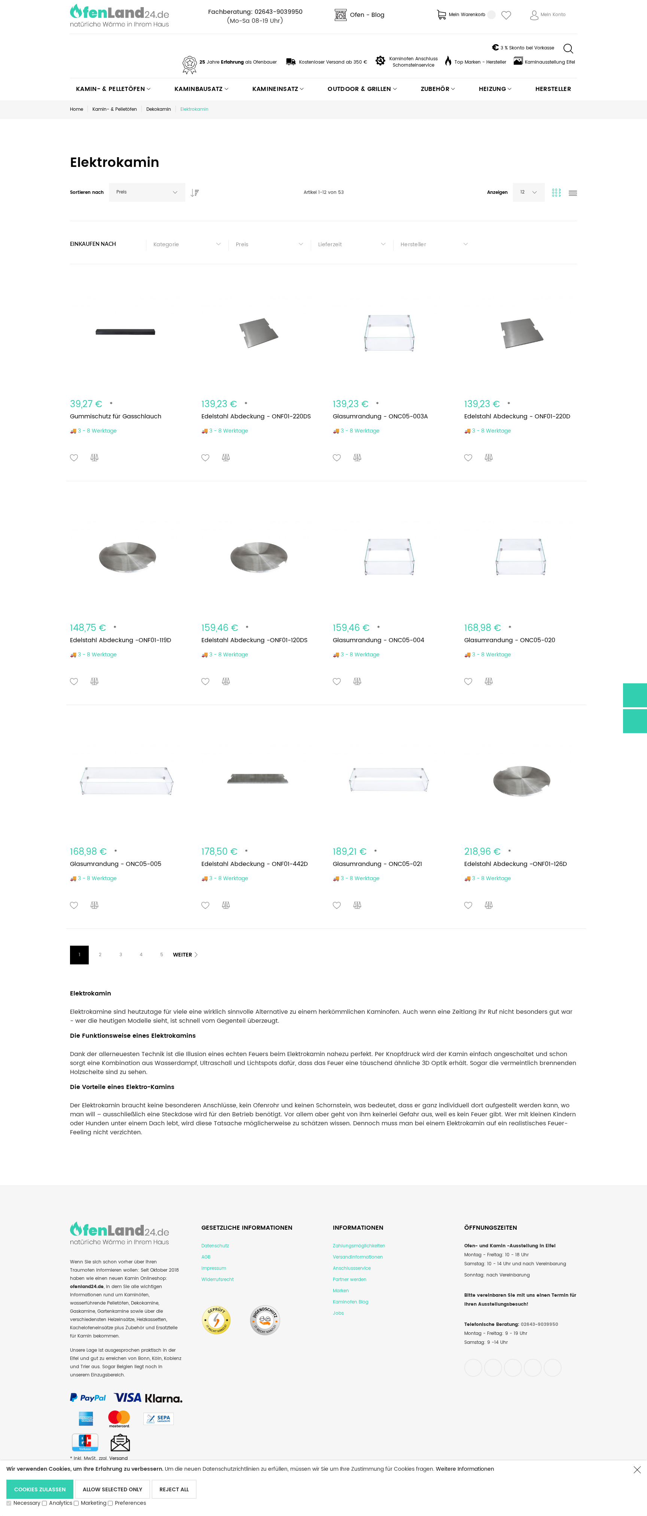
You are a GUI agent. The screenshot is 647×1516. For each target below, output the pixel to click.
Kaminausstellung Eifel (550, 62)
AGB (205, 1257)
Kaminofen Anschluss (413, 58)
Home (76, 109)
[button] (74, 458)
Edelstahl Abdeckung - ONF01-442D (254, 864)
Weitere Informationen (465, 1469)
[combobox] (147, 192)
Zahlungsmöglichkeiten (359, 1246)
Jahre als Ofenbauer (238, 62)
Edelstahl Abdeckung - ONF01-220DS (256, 416)
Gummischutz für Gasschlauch (115, 416)
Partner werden (350, 1279)
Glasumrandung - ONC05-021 (377, 864)
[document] (316, 1488)
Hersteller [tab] (413, 244)
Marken (341, 1290)
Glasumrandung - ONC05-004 (378, 640)
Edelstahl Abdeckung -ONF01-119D (120, 640)
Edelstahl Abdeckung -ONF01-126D (515, 864)
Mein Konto (553, 14)
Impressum (213, 1268)
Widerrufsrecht (217, 1279)
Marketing (93, 1503)
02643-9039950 (279, 12)
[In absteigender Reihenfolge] (193, 191)
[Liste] (573, 194)
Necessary (26, 1503)
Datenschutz (215, 1246)
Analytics (60, 1503)
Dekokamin (158, 109)
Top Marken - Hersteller (480, 62)
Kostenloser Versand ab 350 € (333, 62)
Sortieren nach (87, 192)
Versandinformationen (358, 1257)
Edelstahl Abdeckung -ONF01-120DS (254, 640)
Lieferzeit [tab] (330, 244)
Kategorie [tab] (166, 244)
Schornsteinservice (413, 65)
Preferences (130, 1503)
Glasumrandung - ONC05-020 (509, 640)
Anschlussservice (352, 1268)
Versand (118, 1458)
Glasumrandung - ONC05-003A (380, 416)
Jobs (338, 1313)
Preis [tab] (242, 244)
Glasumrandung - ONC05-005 (115, 864)
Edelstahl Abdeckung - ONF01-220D (517, 416)
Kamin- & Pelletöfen (114, 109)
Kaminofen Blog (350, 1302)
